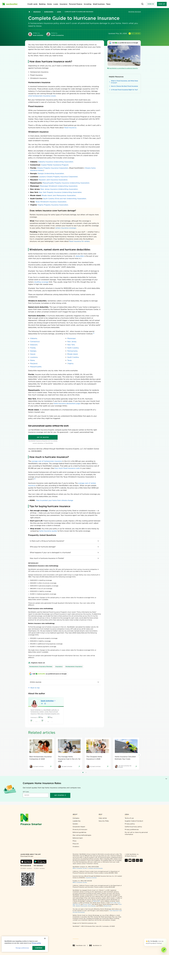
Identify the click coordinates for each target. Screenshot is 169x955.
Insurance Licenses (91, 877)
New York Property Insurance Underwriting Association (60, 192)
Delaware (33, 345)
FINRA (95, 901)
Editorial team (78, 838)
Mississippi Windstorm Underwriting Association (58, 186)
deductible (80, 256)
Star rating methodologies (82, 835)
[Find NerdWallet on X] (126, 860)
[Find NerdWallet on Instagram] (133, 860)
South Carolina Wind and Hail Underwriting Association (64, 199)
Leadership (76, 821)
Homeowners (48, 11)
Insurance (37, 11)
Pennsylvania (72, 351)
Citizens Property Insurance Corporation (52, 168)
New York (71, 345)
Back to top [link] (35, 688)
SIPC (98, 901)
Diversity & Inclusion (80, 829)
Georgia (33, 351)
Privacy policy (130, 824)
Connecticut (35, 341)
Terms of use (129, 818)
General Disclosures (81, 906)
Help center (103, 818)
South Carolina (73, 357)
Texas (69, 360)
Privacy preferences (132, 829)
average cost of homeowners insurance (46, 461)
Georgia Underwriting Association (51, 173)
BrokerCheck (107, 906)
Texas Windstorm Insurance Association (51, 202)
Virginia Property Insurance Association (52, 205)
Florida (33, 348)
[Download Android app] (40, 862)
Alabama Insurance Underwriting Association (55, 162)
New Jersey (71, 341)
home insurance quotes (48, 531)
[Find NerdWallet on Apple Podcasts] (137, 860)
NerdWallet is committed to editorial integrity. (123, 68)
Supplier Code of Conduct (134, 821)
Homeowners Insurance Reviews (40, 666)
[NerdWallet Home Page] (9, 4)
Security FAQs (104, 821)
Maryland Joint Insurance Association (53, 180)
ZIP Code (26, 791)
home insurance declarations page (67, 403)
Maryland (33, 363)
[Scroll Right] (139, 755)
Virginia (70, 363)
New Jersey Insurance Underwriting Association (59, 189)
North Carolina (73, 348)
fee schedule (91, 906)
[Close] (166, 938)
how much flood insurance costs (67, 468)
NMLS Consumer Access (80, 868)
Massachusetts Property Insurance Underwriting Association (66, 183)
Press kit (76, 843)
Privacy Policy (87, 904)
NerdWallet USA (81, 945)
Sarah (47, 701)
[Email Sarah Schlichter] (42, 703)
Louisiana (33, 357)
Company (76, 818)
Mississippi (71, 338)
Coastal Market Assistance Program (54, 165)
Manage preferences (22, 948)
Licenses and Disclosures (95, 868)
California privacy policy (133, 826)
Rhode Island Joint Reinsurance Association (59, 195)
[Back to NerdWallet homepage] (29, 12)
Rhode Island (72, 354)
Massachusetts (35, 367)
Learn (59, 11)
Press (74, 841)
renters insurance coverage (65, 228)
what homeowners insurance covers (42, 96)
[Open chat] (164, 950)
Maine (32, 360)
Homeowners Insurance (74, 666)
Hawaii (32, 354)
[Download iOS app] (26, 862)
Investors (76, 846)
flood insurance (70, 128)
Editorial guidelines (79, 832)
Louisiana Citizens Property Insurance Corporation (58, 177)
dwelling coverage (41, 282)
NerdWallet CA (97, 945)
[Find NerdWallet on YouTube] (130, 860)
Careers (75, 824)
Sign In (151, 4)
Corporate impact (79, 826)
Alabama (33, 338)
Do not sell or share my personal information (136, 833)
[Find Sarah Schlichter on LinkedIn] (45, 703)
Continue (38, 948)
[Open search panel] (142, 4)
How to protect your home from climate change (54, 500)
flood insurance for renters (79, 241)
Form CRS (113, 902)
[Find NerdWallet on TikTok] (141, 860)
